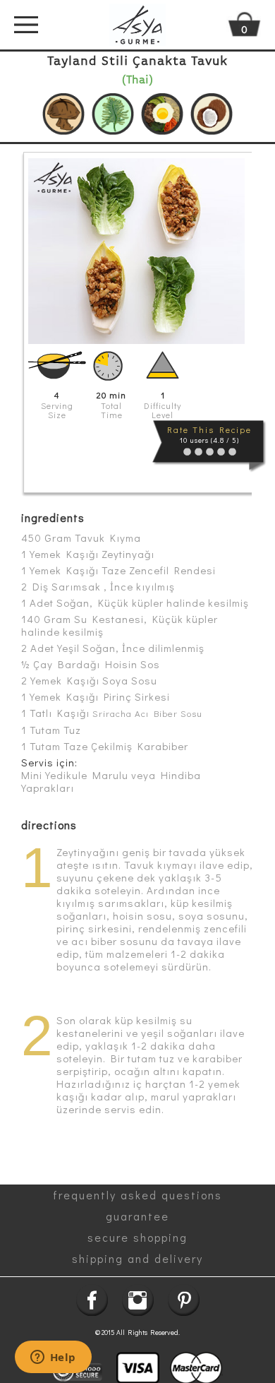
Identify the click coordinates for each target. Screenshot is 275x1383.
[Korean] (162, 114)
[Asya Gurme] (137, 25)
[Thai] (211, 114)
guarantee (137, 1216)
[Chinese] (63, 114)
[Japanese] (113, 114)
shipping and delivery (137, 1258)
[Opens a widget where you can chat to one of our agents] (53, 1358)
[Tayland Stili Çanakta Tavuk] (136, 251)
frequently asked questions (137, 1194)
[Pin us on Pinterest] (184, 1300)
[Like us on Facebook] (92, 1300)
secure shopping (137, 1237)
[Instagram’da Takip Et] (138, 1300)
